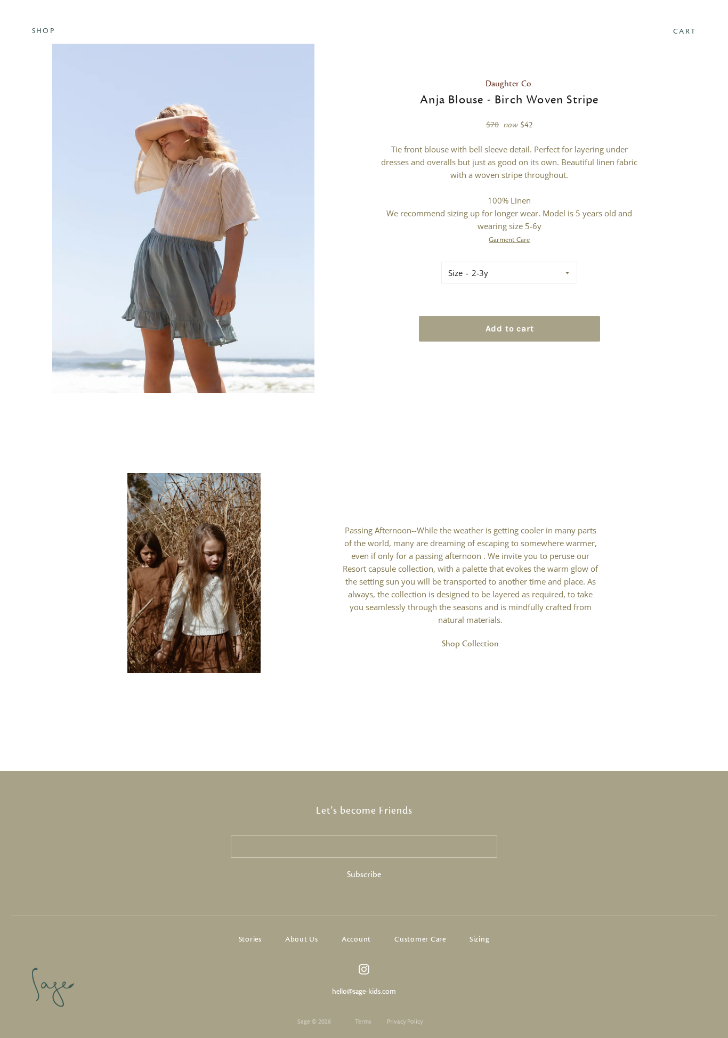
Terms (363, 1021)
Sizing (480, 939)
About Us (301, 939)
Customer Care (420, 939)
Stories (250, 939)
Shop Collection (470, 643)
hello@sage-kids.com (364, 991)
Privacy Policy (405, 1021)
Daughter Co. (509, 83)
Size (455, 272)
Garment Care (509, 240)
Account (356, 939)
